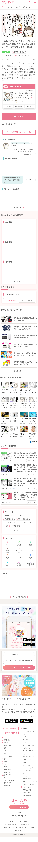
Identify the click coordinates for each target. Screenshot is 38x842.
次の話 (29, 107)
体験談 (5, 761)
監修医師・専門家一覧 (11, 733)
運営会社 (25, 822)
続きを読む (19, 116)
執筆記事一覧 (27, 155)
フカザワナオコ (9, 55)
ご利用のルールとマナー (19, 654)
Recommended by (25, 442)
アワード (25, 734)
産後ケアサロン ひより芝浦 (29, 784)
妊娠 (24, 522)
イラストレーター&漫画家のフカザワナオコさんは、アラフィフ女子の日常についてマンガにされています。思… (24, 94)
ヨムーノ (25, 776)
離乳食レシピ (7, 767)
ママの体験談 (15, 526)
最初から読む (19, 107)
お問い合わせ (18, 830)
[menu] (35, 2)
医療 (6, 526)
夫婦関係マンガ (10, 519)
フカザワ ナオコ (24, 101)
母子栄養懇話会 (27, 795)
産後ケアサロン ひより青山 (29, 781)
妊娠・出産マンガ (11, 515)
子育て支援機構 (27, 790)
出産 (29, 522)
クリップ (31, 180)
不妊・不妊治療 (8, 756)
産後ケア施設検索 (9, 780)
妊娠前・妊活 (7, 745)
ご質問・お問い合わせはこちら (19, 667)
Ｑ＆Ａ (5, 759)
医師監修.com (27, 779)
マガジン (25, 737)
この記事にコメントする (20, 132)
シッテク (25, 773)
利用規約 (31, 827)
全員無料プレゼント (28, 748)
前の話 (9, 107)
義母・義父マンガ (24, 519)
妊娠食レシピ (7, 769)
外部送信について (26, 824)
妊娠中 (5, 748)
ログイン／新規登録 (19, 807)
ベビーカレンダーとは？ (15, 822)
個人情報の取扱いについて (12, 824)
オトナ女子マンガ (23, 55)
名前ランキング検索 (28, 731)
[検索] (30, 2)
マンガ (16, 7)
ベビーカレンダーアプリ (29, 757)
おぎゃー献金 (26, 793)
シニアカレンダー (28, 770)
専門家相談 (6, 740)
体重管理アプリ (27, 759)
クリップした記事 (19, 597)
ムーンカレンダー (28, 765)
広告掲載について (23, 827)
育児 (5, 753)
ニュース (9, 7)
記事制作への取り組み (11, 728)
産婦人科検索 (7, 783)
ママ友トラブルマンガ (12, 522)
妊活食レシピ (7, 772)
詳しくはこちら (29, 716)
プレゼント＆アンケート (29, 745)
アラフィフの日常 (20, 52)
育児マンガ (23, 515)
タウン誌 (25, 739)
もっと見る (17, 207)
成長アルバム (7, 775)
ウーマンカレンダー (28, 768)
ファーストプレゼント (29, 751)
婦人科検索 (7, 785)
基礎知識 (6, 743)
